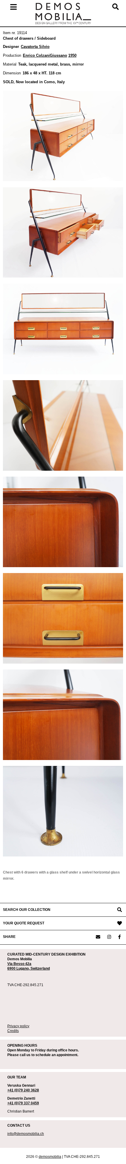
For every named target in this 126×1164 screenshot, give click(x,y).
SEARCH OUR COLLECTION (26, 910)
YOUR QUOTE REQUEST (23, 923)
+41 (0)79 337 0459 (23, 1103)
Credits (13, 1031)
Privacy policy (18, 1026)
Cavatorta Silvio (35, 46)
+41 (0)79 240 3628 (23, 1090)
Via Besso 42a (19, 964)
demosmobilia (50, 1157)
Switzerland (40, 968)
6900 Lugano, (18, 968)
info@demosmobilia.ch (25, 1134)
